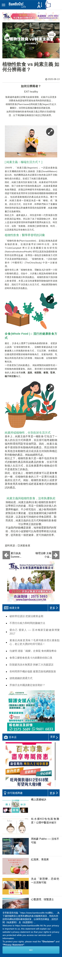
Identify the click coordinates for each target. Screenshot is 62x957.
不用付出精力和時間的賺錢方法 (27, 623)
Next (49, 920)
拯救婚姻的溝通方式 (21, 678)
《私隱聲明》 (27, 922)
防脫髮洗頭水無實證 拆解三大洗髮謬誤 (31, 664)
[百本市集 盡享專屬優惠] (31, 764)
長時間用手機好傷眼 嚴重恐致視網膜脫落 (33, 671)
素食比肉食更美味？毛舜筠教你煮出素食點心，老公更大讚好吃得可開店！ (35, 642)
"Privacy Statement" (13, 944)
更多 (52, 736)
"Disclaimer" (48, 941)
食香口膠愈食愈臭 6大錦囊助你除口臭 (31, 657)
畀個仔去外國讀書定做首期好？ (27, 685)
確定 (31, 950)
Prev (12, 920)
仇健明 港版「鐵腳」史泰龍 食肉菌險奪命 (33, 651)
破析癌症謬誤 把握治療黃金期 (26, 616)
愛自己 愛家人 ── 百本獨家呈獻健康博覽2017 (35, 632)
